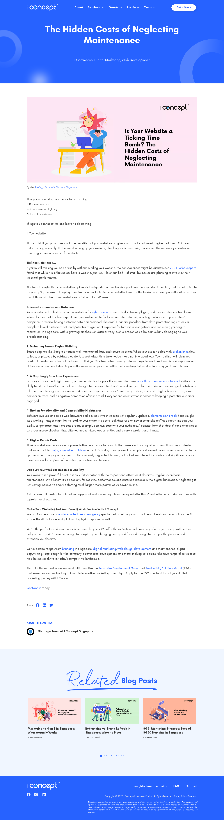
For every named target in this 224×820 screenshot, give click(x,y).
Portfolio (133, 7)
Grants (113, 7)
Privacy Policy (180, 796)
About (78, 7)
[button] (37, 605)
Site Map (192, 796)
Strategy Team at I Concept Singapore (55, 187)
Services (94, 7)
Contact (150, 7)
